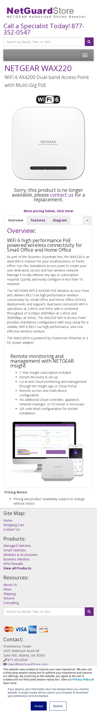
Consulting (11, 603)
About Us (10, 585)
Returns (9, 598)
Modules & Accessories (20, 554)
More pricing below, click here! (48, 211)
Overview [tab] (15, 220)
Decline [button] (58, 706)
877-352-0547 (17, 660)
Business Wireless (16, 559)
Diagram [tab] (60, 220)
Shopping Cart (13, 525)
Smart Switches (14, 550)
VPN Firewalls (13, 564)
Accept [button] (39, 706)
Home (7, 520)
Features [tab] (38, 220)
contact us (62, 195)
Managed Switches (17, 545)
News (7, 589)
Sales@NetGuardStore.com (27, 664)
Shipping (9, 594)
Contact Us (11, 529)
